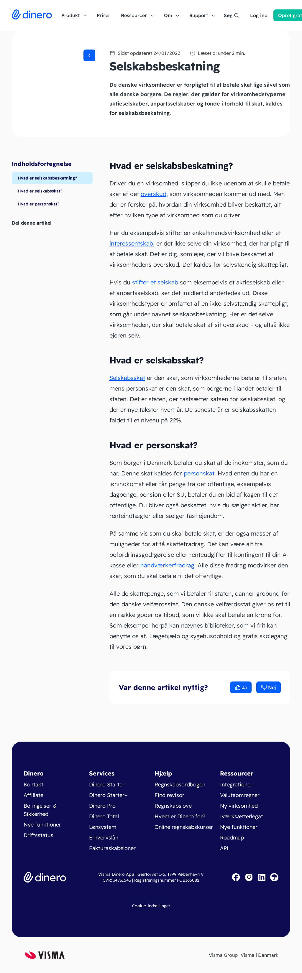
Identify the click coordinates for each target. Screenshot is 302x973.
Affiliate (33, 795)
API (224, 848)
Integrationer (236, 784)
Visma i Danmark (259, 955)
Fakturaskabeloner (112, 848)
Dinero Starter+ (108, 795)
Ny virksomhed (239, 805)
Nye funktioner (42, 824)
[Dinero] (32, 15)
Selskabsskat (127, 377)
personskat (199, 473)
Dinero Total (104, 816)
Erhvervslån (103, 837)
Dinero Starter (106, 784)
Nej (272, 687)
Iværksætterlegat (241, 816)
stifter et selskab (155, 282)
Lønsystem (102, 827)
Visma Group (223, 955)
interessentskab (131, 243)
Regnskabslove (173, 805)
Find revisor (169, 795)
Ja (244, 687)
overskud (153, 193)
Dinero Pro (102, 805)
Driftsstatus (38, 835)
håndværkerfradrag (167, 565)
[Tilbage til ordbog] (89, 55)
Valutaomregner (240, 795)
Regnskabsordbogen (180, 784)
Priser (103, 15)
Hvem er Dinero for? (180, 816)
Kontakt (33, 784)
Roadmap (232, 837)
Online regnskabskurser (184, 827)
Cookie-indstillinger (151, 905)
